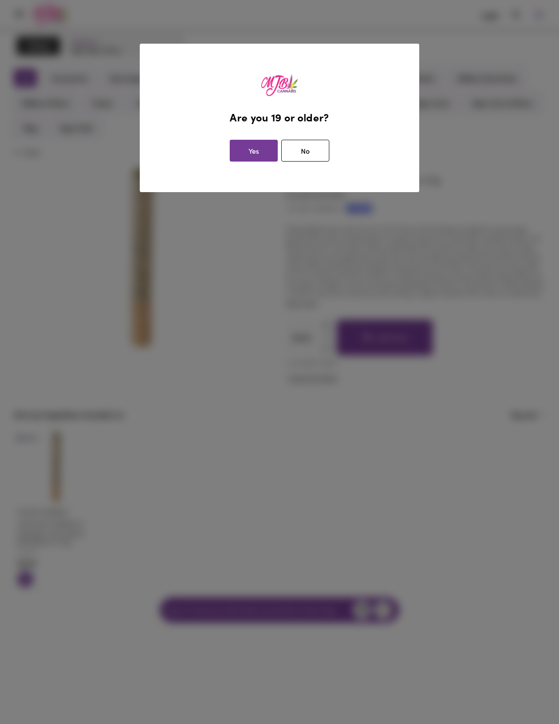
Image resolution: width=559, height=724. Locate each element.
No (305, 151)
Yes (253, 151)
